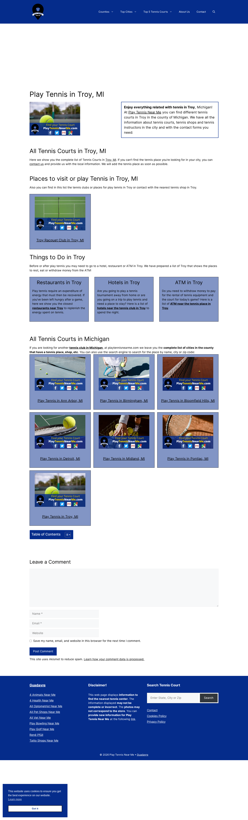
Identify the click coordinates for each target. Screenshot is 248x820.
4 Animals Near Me (43, 694)
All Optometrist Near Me (46, 706)
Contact (201, 11)
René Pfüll (36, 735)
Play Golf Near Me (42, 729)
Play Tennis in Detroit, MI (60, 459)
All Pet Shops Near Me (45, 712)
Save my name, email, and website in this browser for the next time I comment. (87, 641)
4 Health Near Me (42, 700)
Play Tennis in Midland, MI (124, 459)
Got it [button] (35, 808)
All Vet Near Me (40, 717)
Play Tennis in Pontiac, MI (187, 459)
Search (208, 697)
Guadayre (38, 685)
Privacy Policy (156, 721)
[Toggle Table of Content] (66, 535)
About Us (184, 11)
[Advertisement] (124, 48)
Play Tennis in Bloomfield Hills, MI (188, 401)
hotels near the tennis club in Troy (121, 308)
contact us (37, 164)
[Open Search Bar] (213, 12)
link (133, 719)
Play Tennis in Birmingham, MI (124, 401)
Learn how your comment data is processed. (114, 659)
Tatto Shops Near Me (44, 740)
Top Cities (126, 11)
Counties (104, 11)
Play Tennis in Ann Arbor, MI (60, 401)
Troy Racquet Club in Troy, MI (60, 240)
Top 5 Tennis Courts (155, 11)
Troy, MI (110, 159)
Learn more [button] (15, 799)
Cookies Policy (157, 716)
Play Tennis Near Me (144, 112)
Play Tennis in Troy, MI (60, 517)
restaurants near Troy (47, 308)
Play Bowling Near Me (44, 723)
